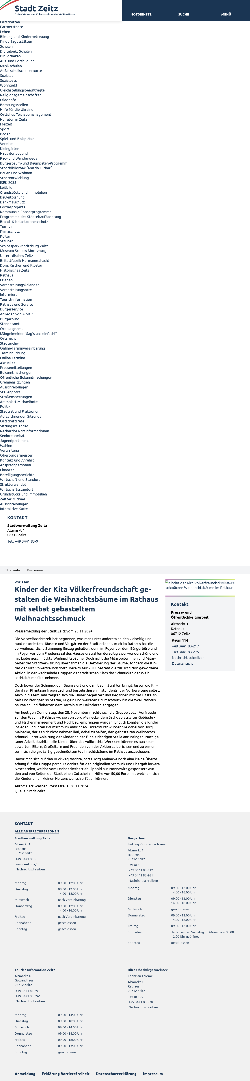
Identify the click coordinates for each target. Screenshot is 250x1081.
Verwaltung (9, 450)
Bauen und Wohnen (16, 172)
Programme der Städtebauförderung (30, 216)
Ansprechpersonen (15, 464)
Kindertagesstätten (16, 41)
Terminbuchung (12, 352)
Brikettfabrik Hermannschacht (24, 260)
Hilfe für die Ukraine (16, 109)
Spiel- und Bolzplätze (17, 138)
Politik (5, 406)
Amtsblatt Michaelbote (19, 401)
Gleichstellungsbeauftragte (22, 90)
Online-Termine (12, 357)
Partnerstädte (11, 26)
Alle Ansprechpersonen (37, 831)
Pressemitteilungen (16, 367)
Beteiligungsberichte (17, 474)
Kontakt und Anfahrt (17, 460)
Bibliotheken (10, 56)
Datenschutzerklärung (116, 1073)
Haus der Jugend (14, 153)
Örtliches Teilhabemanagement (25, 114)
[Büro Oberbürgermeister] (181, 988)
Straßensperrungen (16, 396)
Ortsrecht (8, 338)
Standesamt (10, 323)
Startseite (12, 570)
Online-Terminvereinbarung (22, 348)
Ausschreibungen (14, 387)
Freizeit (6, 124)
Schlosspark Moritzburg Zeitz (24, 245)
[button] (226, 14)
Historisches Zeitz (14, 270)
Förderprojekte (12, 207)
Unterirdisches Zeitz (16, 255)
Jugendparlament (14, 440)
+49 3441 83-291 (27, 990)
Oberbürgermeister (16, 455)
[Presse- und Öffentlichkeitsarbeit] (200, 638)
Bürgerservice (11, 309)
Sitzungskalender (14, 426)
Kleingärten (9, 148)
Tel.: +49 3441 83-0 (22, 541)
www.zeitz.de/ (26, 864)
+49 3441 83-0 (25, 859)
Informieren (10, 294)
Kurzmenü (35, 570)
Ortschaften (10, 22)
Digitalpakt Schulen (16, 51)
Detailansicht (182, 663)
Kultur (5, 236)
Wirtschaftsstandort (16, 489)
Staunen (6, 241)
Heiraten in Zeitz (13, 119)
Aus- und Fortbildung (17, 60)
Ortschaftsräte (12, 421)
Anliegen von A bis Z (16, 314)
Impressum (153, 1073)
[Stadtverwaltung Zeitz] (125, 533)
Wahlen (6, 445)
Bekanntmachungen (16, 372)
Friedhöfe (8, 99)
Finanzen (7, 469)
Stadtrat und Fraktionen (19, 411)
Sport (4, 129)
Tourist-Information (16, 299)
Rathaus (6, 275)
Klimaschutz (10, 231)
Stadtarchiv (9, 343)
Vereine (6, 143)
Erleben (6, 279)
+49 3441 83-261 (140, 875)
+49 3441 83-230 (140, 1002)
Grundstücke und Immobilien (23, 192)
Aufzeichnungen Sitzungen (22, 416)
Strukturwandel (13, 484)
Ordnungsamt (11, 328)
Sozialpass (8, 80)
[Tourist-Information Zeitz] (68, 985)
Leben (5, 31)
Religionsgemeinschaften (21, 94)
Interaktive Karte (14, 508)
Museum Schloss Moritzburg (23, 250)
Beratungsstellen (14, 104)
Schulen (6, 46)
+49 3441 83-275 (185, 651)
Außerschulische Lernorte (21, 70)
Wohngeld (8, 85)
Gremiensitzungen (15, 382)
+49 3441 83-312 (140, 870)
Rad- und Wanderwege (19, 158)
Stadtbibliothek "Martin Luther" (26, 167)
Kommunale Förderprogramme (25, 211)
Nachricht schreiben (188, 657)
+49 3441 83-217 (185, 646)
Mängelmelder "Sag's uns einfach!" (28, 333)
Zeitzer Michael (12, 499)
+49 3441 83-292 (27, 996)
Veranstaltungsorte (16, 289)
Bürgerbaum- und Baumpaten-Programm (33, 163)
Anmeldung (25, 1073)
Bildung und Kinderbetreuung (24, 36)
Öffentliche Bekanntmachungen (26, 377)
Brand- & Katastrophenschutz (24, 221)
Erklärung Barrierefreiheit (65, 1073)
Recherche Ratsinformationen (24, 430)
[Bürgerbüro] (181, 859)
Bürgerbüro (9, 319)
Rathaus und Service (16, 304)
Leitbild (6, 187)
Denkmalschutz (12, 202)
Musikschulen (11, 65)
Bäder (5, 133)
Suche (183, 14)
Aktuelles (7, 362)
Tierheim (7, 226)
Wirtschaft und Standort (20, 479)
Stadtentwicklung (14, 177)
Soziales (6, 75)
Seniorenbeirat (12, 435)
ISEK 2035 (8, 182)
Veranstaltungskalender (19, 284)
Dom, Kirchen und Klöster (21, 265)
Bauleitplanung (12, 197)
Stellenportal (10, 392)
